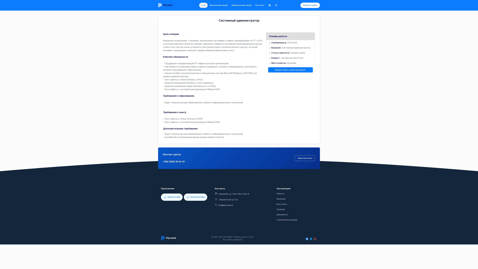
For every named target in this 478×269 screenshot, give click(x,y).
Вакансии (281, 199)
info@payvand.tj (225, 205)
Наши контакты (305, 158)
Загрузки (281, 209)
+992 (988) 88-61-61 (174, 161)
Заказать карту (310, 5)
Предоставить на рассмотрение (290, 70)
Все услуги (282, 204)
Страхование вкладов (287, 220)
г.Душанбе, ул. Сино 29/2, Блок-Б (233, 194)
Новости (281, 194)
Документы (282, 214)
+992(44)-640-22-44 (228, 200)
